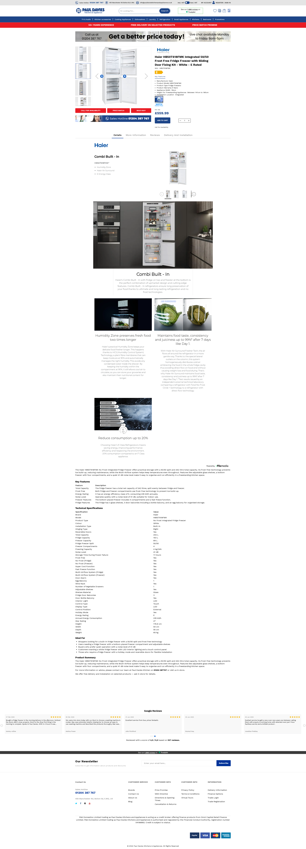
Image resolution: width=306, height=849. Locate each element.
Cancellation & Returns (165, 804)
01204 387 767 (96, 2)
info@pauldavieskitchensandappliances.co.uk (156, 2)
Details (118, 135)
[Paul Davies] (90, 10)
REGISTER (219, 3)
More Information (136, 135)
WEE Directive (161, 794)
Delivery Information (217, 790)
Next (304, 725)
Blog (130, 801)
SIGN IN (228, 3)
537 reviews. (174, 740)
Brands (131, 790)
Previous (1, 725)
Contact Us (133, 794)
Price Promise (161, 790)
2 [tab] (153, 736)
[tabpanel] (33, 724)
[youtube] (89, 804)
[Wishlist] (214, 10)
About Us (132, 798)
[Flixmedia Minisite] (159, 101)
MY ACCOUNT (206, 3)
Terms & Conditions (190, 794)
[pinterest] (85, 804)
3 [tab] (155, 736)
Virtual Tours (187, 798)
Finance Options (215, 794)
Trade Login (213, 798)
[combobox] (145, 11)
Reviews (155, 135)
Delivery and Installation (178, 135)
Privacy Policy (187, 790)
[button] (97, 76)
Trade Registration (216, 801)
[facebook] (80, 804)
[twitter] (76, 804)
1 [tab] (151, 736)
